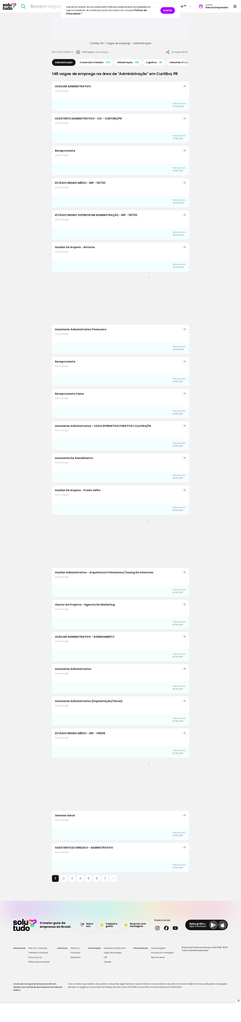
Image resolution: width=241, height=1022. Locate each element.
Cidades (107, 961)
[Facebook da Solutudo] (166, 928)
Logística (154, 62)
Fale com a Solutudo (37, 948)
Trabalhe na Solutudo (38, 952)
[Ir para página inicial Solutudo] (9, 6)
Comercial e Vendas (95, 62)
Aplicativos (75, 957)
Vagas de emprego (118, 43)
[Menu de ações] (235, 6)
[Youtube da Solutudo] (175, 928)
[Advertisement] (120, 29)
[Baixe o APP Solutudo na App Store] (222, 925)
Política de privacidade (38, 961)
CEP (105, 957)
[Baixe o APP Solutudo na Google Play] (213, 925)
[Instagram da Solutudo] (157, 928)
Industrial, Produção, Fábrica (188, 62)
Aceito (167, 10)
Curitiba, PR (97, 43)
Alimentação (128, 62)
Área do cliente (158, 957)
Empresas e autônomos (115, 948)
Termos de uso (35, 957)
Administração (142, 43)
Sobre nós (75, 948)
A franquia (75, 952)
